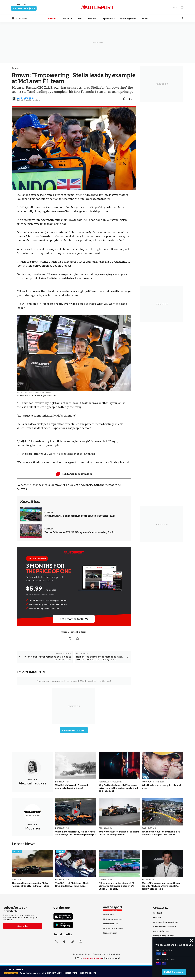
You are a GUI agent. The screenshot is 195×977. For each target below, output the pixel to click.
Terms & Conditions (81, 954)
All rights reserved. (111, 958)
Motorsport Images (43, 392)
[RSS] (80, 941)
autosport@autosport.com (165, 922)
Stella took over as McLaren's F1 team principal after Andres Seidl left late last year (68, 195)
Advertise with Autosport (164, 926)
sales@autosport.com (163, 936)
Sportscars (109, 18)
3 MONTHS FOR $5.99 (24, 8)
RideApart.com (110, 933)
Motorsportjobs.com (112, 919)
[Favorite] (124, 99)
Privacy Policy (113, 954)
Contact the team (161, 931)
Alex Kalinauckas (26, 98)
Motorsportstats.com (113, 928)
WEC (80, 18)
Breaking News (128, 18)
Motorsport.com (110, 924)
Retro (145, 18)
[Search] (182, 18)
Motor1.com (108, 914)
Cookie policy (99, 954)
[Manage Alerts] (77, 639)
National (92, 18)
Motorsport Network (92, 958)
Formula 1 (52, 18)
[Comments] (131, 99)
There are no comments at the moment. (74, 681)
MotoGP (67, 18)
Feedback (157, 913)
